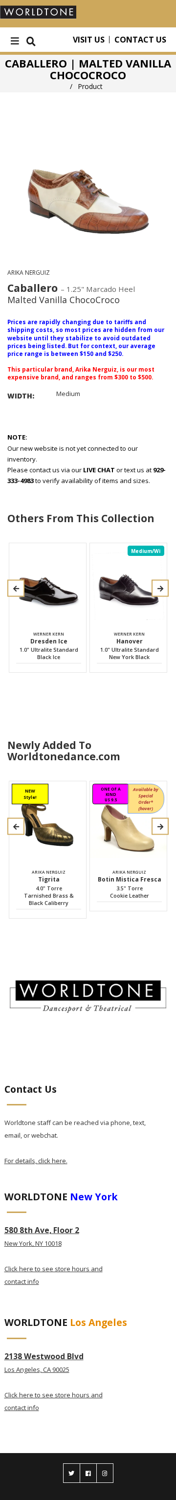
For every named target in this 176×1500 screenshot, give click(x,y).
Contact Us (140, 39)
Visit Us (89, 39)
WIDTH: (20, 395)
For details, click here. (35, 1160)
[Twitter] (71, 1473)
